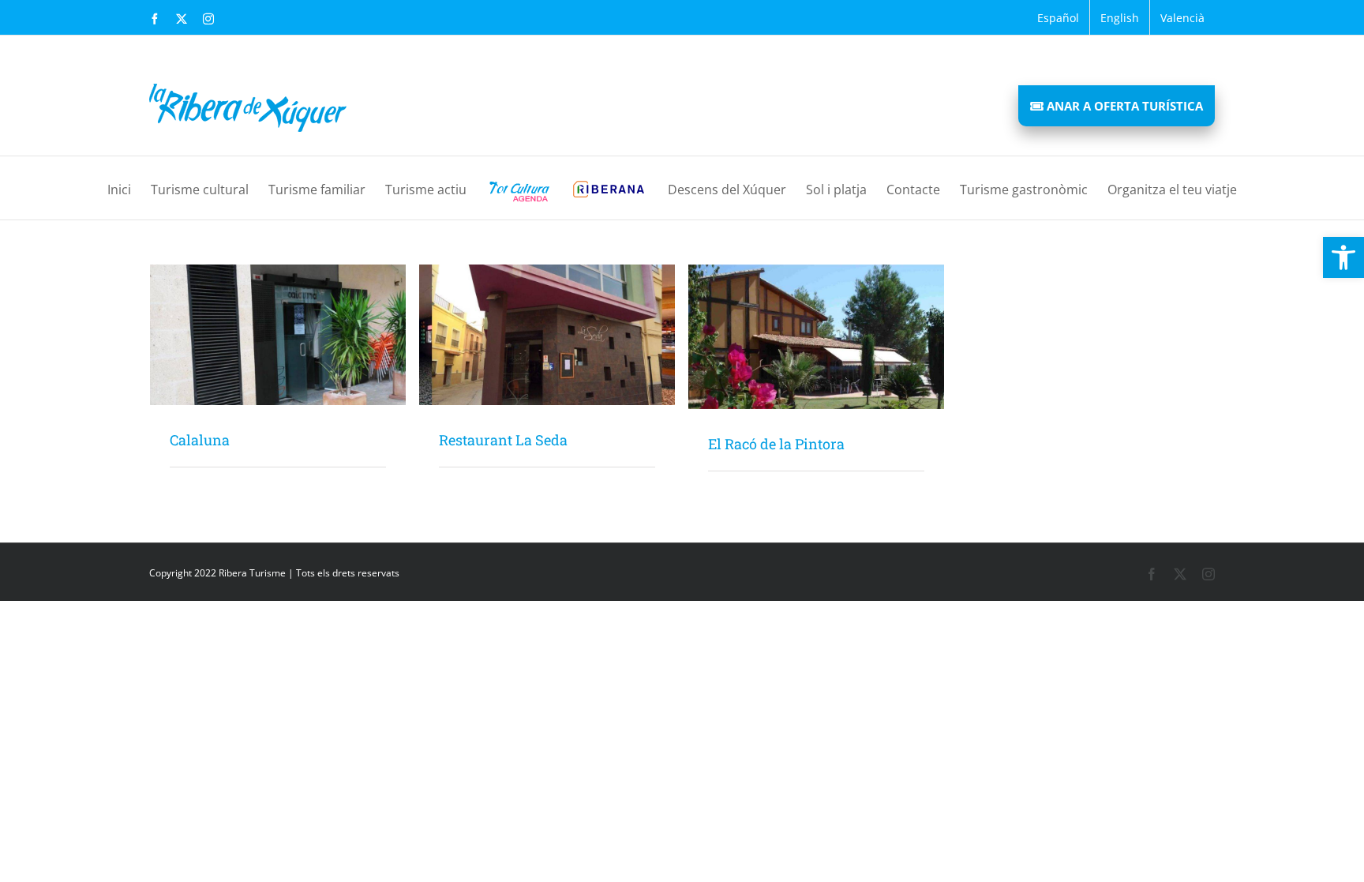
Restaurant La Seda (503, 439)
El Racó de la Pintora (776, 443)
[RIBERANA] (608, 188)
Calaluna (200, 439)
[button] (1343, 257)
